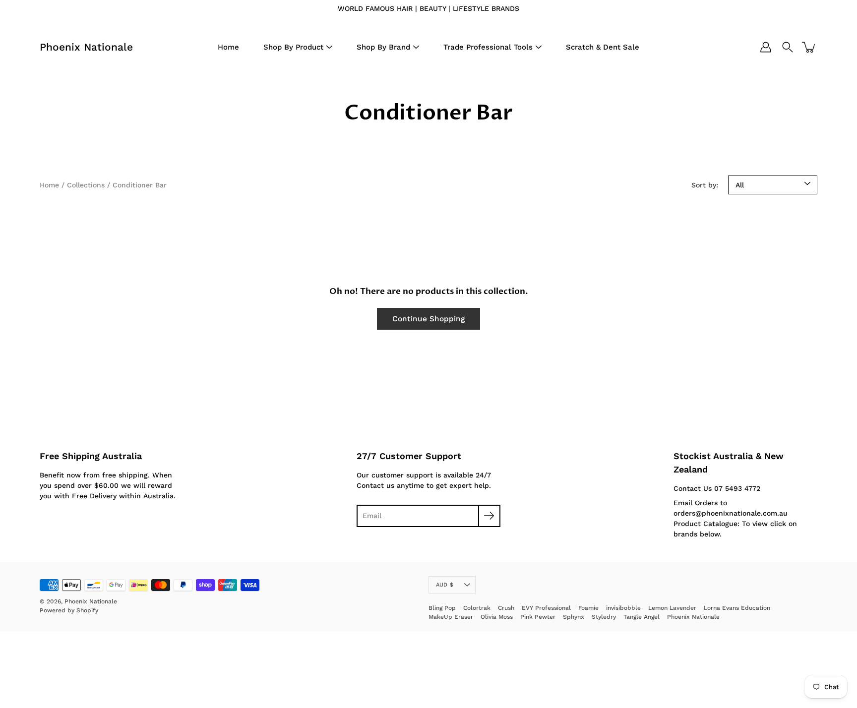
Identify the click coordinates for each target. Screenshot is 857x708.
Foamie (588, 607)
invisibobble (623, 607)
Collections (86, 185)
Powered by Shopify (69, 610)
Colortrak (476, 607)
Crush (506, 607)
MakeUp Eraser (450, 616)
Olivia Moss (497, 616)
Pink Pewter (537, 616)
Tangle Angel (641, 616)
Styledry (604, 616)
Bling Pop (442, 607)
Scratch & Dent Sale (602, 47)
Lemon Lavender (672, 607)
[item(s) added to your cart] (809, 47)
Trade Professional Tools (488, 47)
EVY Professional (546, 607)
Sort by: (704, 185)
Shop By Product (293, 47)
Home (228, 47)
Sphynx (573, 616)
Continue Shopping (428, 318)
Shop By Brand (383, 47)
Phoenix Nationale (86, 47)
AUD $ (444, 585)
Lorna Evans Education (737, 607)
